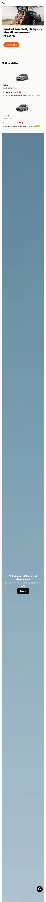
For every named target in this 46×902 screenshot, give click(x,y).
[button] (41, 3)
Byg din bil (17, 92)
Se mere (6, 92)
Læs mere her (11, 45)
